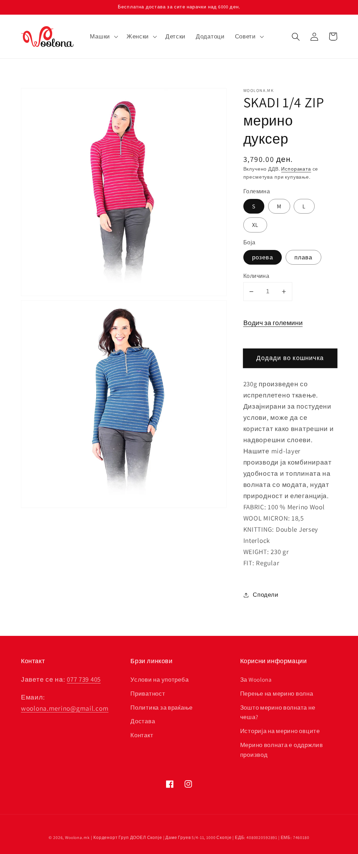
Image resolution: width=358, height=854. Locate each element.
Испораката (296, 168)
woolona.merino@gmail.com (64, 708)
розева (262, 257)
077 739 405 (84, 679)
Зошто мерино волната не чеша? (277, 712)
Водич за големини (273, 322)
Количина (256, 275)
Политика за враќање (161, 707)
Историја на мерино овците (280, 731)
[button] (103, 36)
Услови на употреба (159, 679)
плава (303, 257)
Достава (142, 721)
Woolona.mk (77, 837)
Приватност (147, 693)
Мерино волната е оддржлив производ (281, 750)
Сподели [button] (265, 594)
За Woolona (256, 679)
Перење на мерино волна (276, 693)
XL (255, 225)
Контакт (141, 735)
